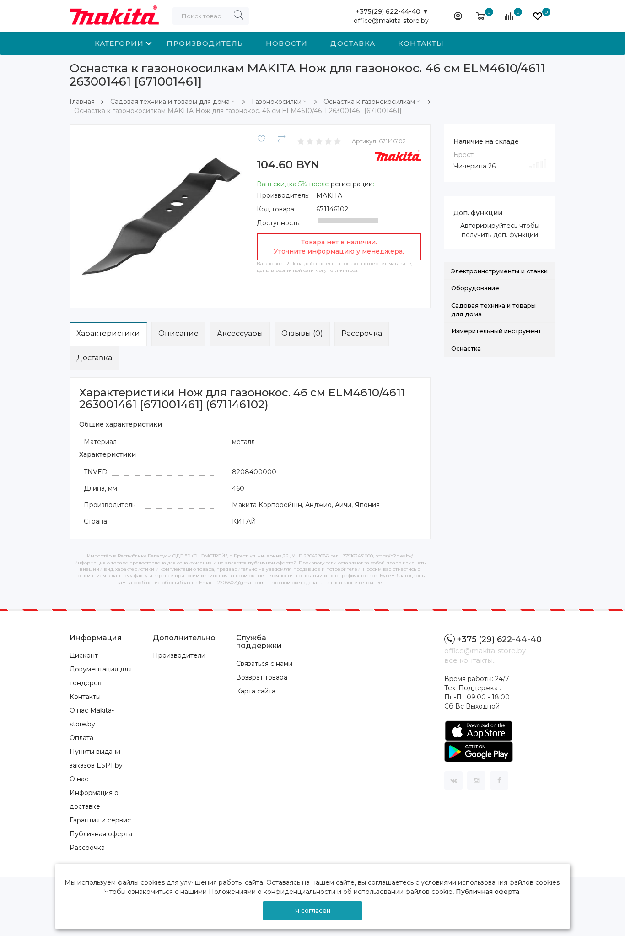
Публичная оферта (101, 834)
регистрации (352, 184)
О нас (79, 779)
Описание (178, 333)
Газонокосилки (277, 101)
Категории (119, 43)
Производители (179, 655)
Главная (82, 101)
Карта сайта (255, 691)
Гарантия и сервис (100, 820)
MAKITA (329, 195)
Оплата (81, 738)
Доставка (352, 43)
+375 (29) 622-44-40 (499, 639)
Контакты (421, 43)
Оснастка (466, 348)
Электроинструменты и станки (499, 271)
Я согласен (312, 910)
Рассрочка (361, 333)
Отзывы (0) (302, 333)
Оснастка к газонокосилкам (369, 101)
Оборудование (475, 288)
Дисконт (84, 655)
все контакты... (470, 660)
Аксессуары (240, 333)
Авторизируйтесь (488, 226)
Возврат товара (261, 677)
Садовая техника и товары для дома (170, 101)
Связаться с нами (264, 664)
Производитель (205, 43)
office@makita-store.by (391, 20)
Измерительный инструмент (496, 331)
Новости (286, 43)
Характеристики (108, 333)
